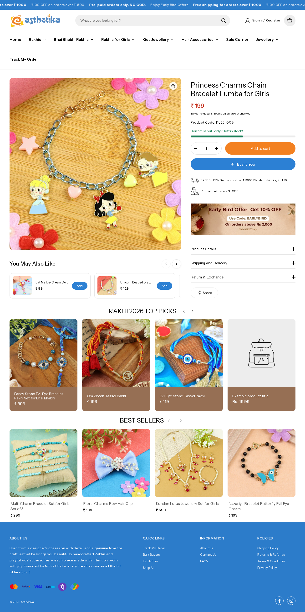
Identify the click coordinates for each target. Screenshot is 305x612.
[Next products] (180, 420)
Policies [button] (265, 538)
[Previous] (166, 263)
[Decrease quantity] (195, 148)
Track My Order (154, 548)
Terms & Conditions (271, 561)
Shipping (216, 113)
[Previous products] (168, 420)
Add (80, 286)
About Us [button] (19, 538)
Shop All (148, 568)
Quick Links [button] (154, 538)
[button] (289, 20)
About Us (206, 548)
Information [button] (212, 538)
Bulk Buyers (151, 554)
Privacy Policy (267, 568)
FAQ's (204, 561)
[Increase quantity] (216, 148)
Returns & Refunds (271, 554)
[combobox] (149, 20)
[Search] (223, 20)
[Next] (176, 263)
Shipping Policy (268, 548)
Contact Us (208, 554)
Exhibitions (150, 561)
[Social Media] (279, 600)
